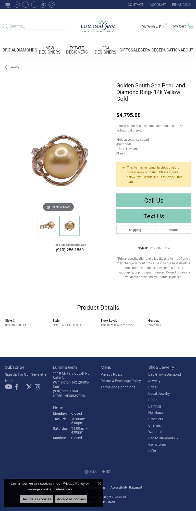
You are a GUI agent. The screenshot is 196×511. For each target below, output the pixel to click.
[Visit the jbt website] (107, 472)
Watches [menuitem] (155, 431)
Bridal (9, 50)
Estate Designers (77, 50)
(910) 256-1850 (70, 249)
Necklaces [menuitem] (156, 412)
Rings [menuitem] (152, 399)
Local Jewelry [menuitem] (159, 393)
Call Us (153, 200)
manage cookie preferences (49, 489)
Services (149, 50)
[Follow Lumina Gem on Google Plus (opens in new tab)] (34, 5)
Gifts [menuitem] (152, 450)
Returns (173, 230)
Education (169, 50)
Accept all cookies (71, 499)
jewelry (14, 67)
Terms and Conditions (118, 387)
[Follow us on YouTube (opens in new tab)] (8, 5)
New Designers (49, 50)
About (186, 50)
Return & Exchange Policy (121, 380)
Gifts (125, 50)
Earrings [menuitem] (155, 406)
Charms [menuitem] (154, 425)
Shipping (135, 230)
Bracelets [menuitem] (155, 418)
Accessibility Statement (126, 487)
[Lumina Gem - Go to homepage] (98, 26)
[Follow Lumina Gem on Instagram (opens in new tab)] (51, 5)
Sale (135, 50)
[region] (58, 160)
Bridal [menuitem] (152, 387)
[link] (135, 4)
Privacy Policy (111, 374)
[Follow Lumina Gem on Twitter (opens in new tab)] (43, 5)
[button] (157, 4)
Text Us (153, 216)
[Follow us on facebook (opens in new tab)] (17, 5)
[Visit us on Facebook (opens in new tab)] (25, 5)
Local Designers (105, 50)
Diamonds (26, 50)
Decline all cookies (36, 499)
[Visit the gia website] (90, 472)
